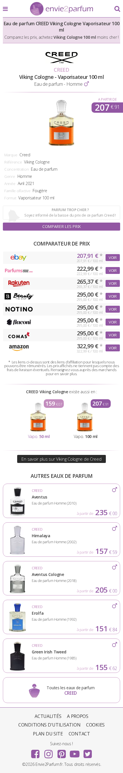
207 (107, 107)
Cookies (95, 725)
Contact (79, 734)
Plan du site (48, 734)
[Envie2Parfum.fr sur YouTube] (75, 752)
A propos (77, 716)
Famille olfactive (17, 190)
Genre (9, 176)
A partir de (107, 99)
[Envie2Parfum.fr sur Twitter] (87, 752)
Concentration (16, 169)
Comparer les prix (61, 226)
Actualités (48, 716)
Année (9, 183)
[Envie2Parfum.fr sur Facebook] (35, 752)
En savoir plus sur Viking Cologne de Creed (61, 459)
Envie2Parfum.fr (61, 9)
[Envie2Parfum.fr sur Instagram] (48, 752)
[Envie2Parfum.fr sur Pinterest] (61, 752)
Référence (13, 162)
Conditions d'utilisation (49, 725)
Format (10, 197)
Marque (10, 154)
